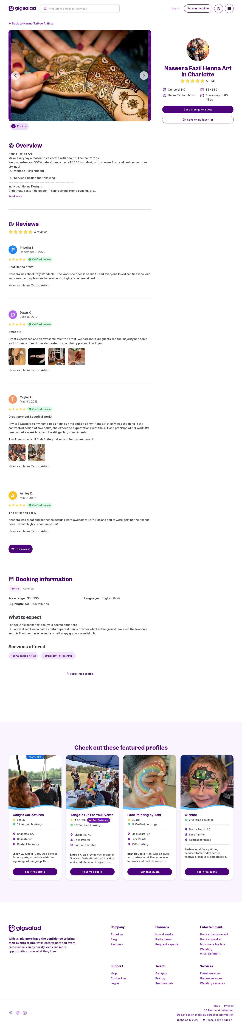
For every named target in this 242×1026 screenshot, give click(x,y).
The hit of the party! (23, 513)
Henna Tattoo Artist (181, 95)
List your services (198, 8)
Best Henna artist (21, 267)
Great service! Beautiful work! (30, 416)
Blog (114, 939)
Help (114, 973)
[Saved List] (218, 8)
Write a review (20, 549)
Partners (117, 944)
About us (117, 934)
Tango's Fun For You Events (91, 815)
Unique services (211, 978)
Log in (175, 8)
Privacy (228, 1005)
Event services (210, 973)
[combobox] (81, 8)
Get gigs (161, 973)
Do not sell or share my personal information (205, 1014)
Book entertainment (214, 934)
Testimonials (164, 983)
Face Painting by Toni (144, 815)
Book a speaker (211, 939)
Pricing (160, 978)
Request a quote (167, 944)
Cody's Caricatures (28, 815)
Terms (216, 1005)
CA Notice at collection (218, 1010)
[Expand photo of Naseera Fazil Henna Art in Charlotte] (198, 49)
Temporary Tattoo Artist (58, 655)
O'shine (191, 815)
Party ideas (163, 939)
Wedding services (212, 983)
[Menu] (229, 8)
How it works (164, 934)
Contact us (118, 978)
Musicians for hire (213, 944)
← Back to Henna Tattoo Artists (31, 23)
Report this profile (81, 673)
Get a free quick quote (198, 109)
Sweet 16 (15, 332)
